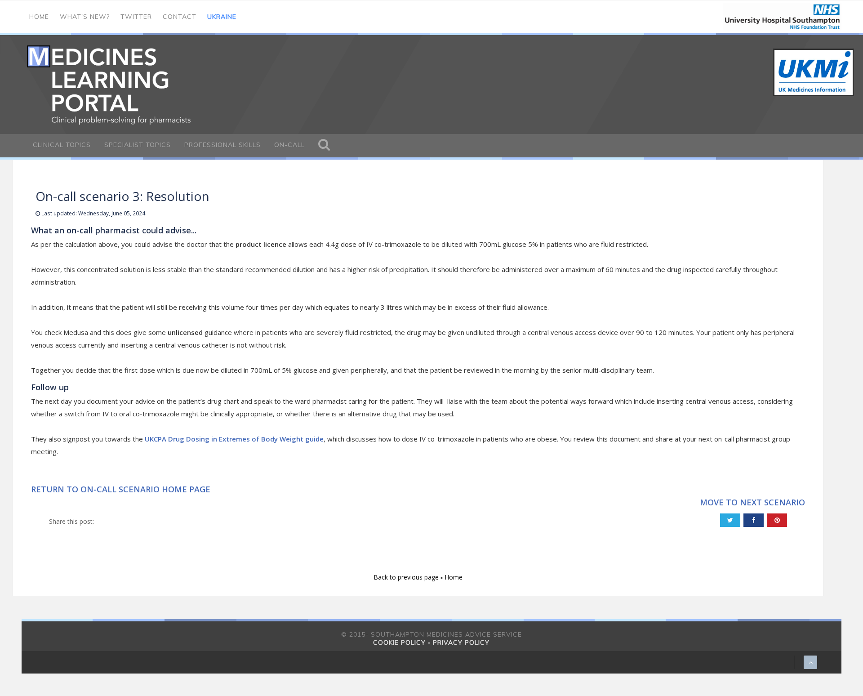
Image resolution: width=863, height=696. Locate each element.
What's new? (85, 17)
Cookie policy (399, 642)
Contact (179, 17)
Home (39, 17)
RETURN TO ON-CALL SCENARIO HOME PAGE (120, 489)
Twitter (136, 17)
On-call (289, 145)
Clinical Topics (62, 145)
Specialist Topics (137, 145)
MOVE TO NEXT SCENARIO (752, 502)
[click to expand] (324, 145)
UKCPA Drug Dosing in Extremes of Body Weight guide (234, 438)
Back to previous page (407, 577)
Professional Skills (222, 145)
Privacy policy (461, 642)
